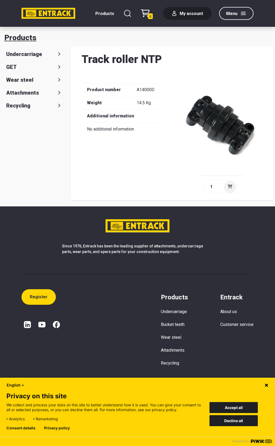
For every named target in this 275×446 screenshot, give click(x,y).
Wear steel (19, 80)
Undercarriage (24, 54)
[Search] (127, 13)
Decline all (233, 420)
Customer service (237, 324)
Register (39, 296)
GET (11, 67)
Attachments (22, 93)
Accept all (234, 407)
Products (104, 13)
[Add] (230, 187)
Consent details (20, 428)
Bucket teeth (172, 324)
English (14, 385)
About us (228, 311)
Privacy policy (57, 428)
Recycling (18, 105)
